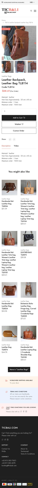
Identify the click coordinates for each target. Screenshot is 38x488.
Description (6, 146)
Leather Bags (6, 76)
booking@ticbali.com (9, 465)
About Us (24, 449)
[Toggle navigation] (35, 11)
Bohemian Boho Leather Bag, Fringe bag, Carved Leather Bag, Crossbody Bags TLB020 (28, 309)
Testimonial (24, 451)
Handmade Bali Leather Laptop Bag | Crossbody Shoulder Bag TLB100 (28, 352)
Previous (3, 43)
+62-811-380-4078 (8, 463)
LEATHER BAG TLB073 (26, 253)
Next (35, 43)
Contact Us (6, 449)
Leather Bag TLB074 (6, 348)
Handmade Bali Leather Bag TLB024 (8, 306)
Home (4, 20)
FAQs (4, 451)
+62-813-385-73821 (9, 460)
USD (31, 2)
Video (16, 146)
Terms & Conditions (28, 454)
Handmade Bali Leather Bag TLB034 (8, 203)
